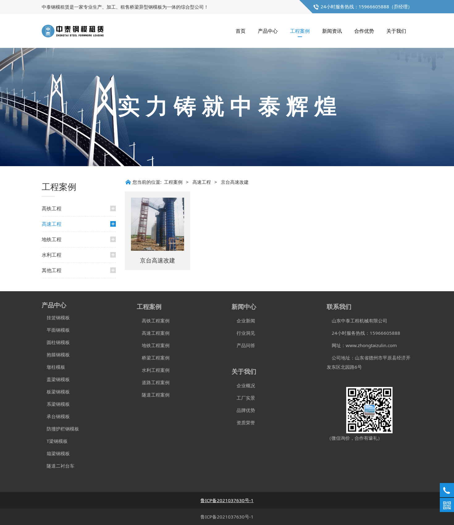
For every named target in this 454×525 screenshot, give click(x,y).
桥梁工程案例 (153, 358)
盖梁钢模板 (56, 379)
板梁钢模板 (56, 391)
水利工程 (51, 254)
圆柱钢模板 (58, 342)
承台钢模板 (56, 416)
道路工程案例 (153, 382)
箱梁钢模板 (56, 453)
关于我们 (396, 30)
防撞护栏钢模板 (60, 429)
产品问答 (243, 345)
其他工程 (51, 270)
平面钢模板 (56, 330)
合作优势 (364, 30)
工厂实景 (243, 398)
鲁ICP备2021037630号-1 (227, 517)
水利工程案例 (153, 370)
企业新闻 (243, 320)
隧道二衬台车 (58, 466)
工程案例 (300, 30)
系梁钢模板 (56, 404)
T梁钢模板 (55, 441)
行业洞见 (243, 333)
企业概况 (243, 385)
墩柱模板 (53, 367)
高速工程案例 (153, 333)
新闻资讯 (332, 30)
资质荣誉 (243, 422)
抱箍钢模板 (56, 354)
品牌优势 (243, 410)
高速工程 (51, 223)
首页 (241, 30)
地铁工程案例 (153, 345)
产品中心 (268, 30)
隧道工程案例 (153, 395)
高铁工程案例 (153, 320)
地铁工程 (51, 239)
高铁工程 (51, 208)
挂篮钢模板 (56, 317)
